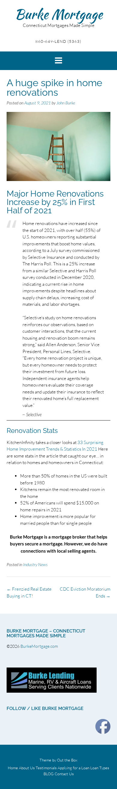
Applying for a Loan (73, 768)
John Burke (65, 102)
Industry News (35, 564)
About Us (27, 768)
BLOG (49, 774)
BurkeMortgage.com (39, 646)
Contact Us (64, 774)
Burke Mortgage (59, 14)
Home (13, 768)
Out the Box (67, 760)
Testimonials (46, 768)
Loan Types (99, 768)
